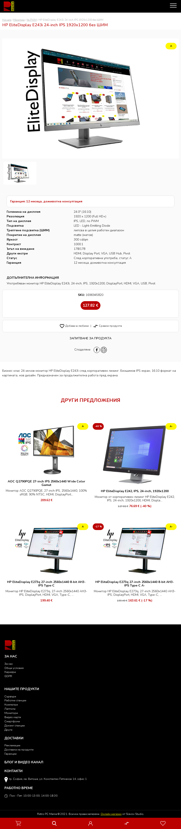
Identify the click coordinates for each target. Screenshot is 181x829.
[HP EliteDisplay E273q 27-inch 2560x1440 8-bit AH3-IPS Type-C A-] (134, 550)
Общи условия (14, 668)
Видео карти (12, 717)
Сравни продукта (107, 326)
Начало (6, 20)
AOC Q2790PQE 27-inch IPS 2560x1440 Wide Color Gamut (46, 483)
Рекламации (12, 745)
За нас (8, 664)
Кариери (10, 672)
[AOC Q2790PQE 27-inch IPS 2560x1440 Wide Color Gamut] (46, 449)
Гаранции (10, 754)
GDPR (8, 676)
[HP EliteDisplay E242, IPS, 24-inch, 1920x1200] (134, 454)
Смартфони (12, 721)
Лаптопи (9, 709)
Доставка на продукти (19, 749)
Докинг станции (14, 725)
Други (8, 730)
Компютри (11, 704)
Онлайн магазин (111, 814)
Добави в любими (74, 326)
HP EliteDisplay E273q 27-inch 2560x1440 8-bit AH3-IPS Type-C (46, 584)
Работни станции (15, 700)
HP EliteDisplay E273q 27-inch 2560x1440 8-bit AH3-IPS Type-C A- (134, 584)
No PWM (32, 20)
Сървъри (10, 696)
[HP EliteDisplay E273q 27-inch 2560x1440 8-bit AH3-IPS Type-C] (46, 550)
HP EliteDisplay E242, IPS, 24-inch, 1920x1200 (135, 491)
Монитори (19, 20)
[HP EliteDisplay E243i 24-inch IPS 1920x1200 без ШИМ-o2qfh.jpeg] (20, 173)
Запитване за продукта (90, 338)
